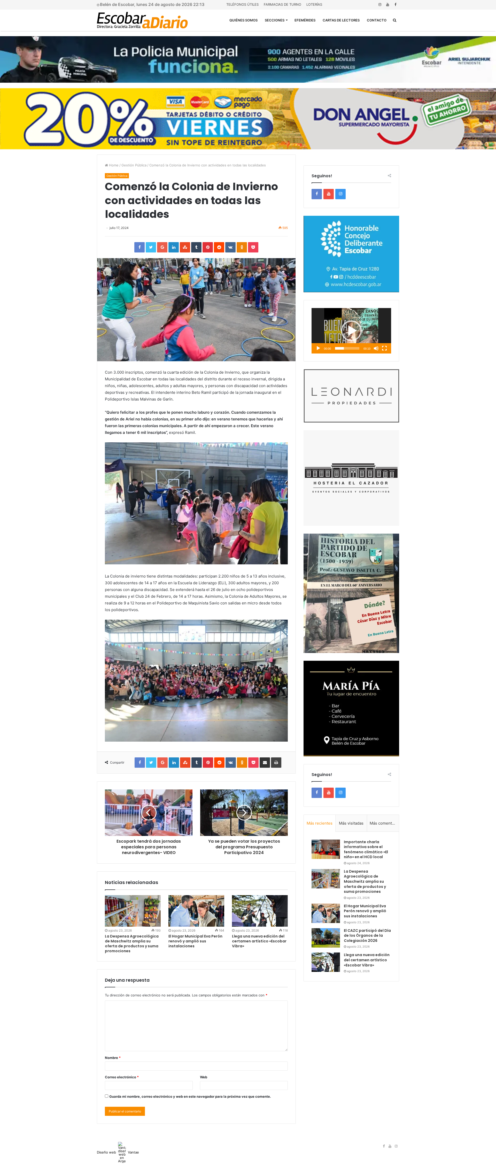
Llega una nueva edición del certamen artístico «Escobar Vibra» (259, 941)
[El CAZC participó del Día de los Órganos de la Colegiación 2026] (326, 938)
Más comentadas (384, 823)
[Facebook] (395, 4)
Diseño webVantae (118, 1152)
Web (203, 1077)
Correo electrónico (122, 1077)
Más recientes (319, 823)
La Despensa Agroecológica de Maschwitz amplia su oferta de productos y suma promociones (132, 944)
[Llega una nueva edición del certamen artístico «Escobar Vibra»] (260, 911)
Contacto (376, 20)
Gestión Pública (133, 165)
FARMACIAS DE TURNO (282, 4)
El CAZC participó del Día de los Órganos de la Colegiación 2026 (367, 935)
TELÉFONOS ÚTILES (242, 4)
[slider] (347, 348)
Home (113, 165)
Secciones (274, 20)
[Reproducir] (318, 348)
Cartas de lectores (341, 20)
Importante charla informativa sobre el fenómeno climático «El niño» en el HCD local (366, 849)
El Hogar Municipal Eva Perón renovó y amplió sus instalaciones (195, 941)
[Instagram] (380, 4)
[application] (351, 331)
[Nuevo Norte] (142, 20)
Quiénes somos (243, 20)
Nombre (113, 1058)
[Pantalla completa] (384, 348)
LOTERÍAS (314, 4)
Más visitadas (351, 823)
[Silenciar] (376, 348)
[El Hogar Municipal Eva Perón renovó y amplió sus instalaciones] (196, 911)
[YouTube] (387, 4)
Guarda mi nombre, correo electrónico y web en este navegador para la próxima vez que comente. (190, 1096)
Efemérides (305, 20)
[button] (351, 330)
